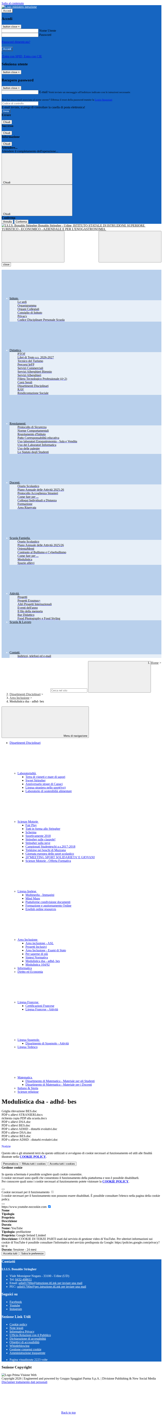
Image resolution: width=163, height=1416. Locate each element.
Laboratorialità (27, 773)
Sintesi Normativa (36, 957)
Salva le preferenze (32, 1253)
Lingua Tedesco (27, 1047)
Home (155, 662)
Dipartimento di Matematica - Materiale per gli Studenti (60, 1081)
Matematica (25, 1077)
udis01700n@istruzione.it (50, 1283)
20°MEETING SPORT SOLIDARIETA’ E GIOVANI (60, 857)
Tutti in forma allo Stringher (42, 828)
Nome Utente (47, 30)
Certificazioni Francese (39, 1005)
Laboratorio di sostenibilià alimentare (48, 791)
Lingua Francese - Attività (41, 1009)
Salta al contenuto (13, 3)
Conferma (21, 221)
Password (45, 34)
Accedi (7, 10)
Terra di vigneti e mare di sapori (45, 777)
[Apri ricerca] (130, 246)
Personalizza (10, 1163)
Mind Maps (32, 898)
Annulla (7, 221)
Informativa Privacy (22, 1331)
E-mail (43, 92)
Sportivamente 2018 (38, 836)
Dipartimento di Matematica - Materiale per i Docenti (58, 1084)
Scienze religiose (28, 1091)
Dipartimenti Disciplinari (25, 694)
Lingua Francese (28, 1002)
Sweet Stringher (35, 780)
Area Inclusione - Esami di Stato (45, 950)
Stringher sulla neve (37, 843)
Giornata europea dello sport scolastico (49, 853)
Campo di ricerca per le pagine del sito (26, 690)
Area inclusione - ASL (39, 943)
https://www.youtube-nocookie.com (24, 1206)
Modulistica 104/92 (37, 964)
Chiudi (6, 122)
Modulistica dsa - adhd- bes (42, 961)
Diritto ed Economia (30, 971)
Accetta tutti (62, 1163)
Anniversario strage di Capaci (44, 784)
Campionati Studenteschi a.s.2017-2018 (50, 846)
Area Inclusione (19, 697)
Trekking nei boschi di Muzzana (45, 850)
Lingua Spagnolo (28, 1040)
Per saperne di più (36, 954)
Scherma (30, 832)
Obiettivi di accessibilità (24, 1342)
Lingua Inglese (27, 891)
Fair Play (31, 825)
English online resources (40, 909)
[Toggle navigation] (33, 246)
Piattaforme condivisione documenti (47, 902)
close (6, 264)
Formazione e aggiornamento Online (48, 905)
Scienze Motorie (28, 821)
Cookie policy (18, 1324)
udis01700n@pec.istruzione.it (51, 1286)
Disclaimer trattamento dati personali (24, 1382)
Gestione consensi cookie (25, 1349)
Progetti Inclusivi (36, 946)
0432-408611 (23, 1279)
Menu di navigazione (75, 735)
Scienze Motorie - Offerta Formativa (48, 860)
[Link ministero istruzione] (19, 7)
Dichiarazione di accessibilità (28, 1338)
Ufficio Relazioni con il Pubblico (30, 1335)
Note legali (16, 1328)
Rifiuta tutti (34, 1163)
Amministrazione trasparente (27, 1353)
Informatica (24, 968)
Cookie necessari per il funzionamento (26, 1192)
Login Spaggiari (103, 99)
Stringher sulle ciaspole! (40, 839)
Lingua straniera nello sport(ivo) (45, 787)
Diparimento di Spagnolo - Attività (47, 1043)
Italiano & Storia (27, 1088)
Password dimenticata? (16, 42)
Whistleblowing (19, 1345)
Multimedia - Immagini (39, 895)
